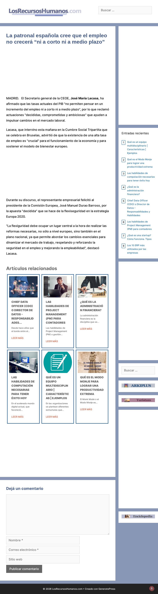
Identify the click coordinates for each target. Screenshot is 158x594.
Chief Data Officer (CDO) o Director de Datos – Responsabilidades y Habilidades (138, 208)
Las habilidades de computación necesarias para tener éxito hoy (141, 177)
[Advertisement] (57, 72)
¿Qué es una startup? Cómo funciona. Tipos (139, 237)
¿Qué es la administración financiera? (91, 306)
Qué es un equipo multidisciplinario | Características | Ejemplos (137, 147)
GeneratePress (106, 588)
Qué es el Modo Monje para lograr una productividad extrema (92, 386)
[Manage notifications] (151, 588)
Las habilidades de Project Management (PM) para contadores (139, 225)
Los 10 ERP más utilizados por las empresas (136, 249)
